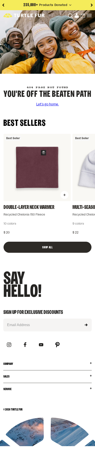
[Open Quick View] (64, 195)
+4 (56, 224)
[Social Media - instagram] (9, 345)
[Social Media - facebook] (25, 345)
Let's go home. (47, 104)
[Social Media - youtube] (41, 345)
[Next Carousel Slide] (92, 5)
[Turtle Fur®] (24, 15)
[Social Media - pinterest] (57, 345)
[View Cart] (83, 15)
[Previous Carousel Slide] (3, 5)
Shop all (47, 247)
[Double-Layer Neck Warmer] (37, 167)
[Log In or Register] (76, 15)
